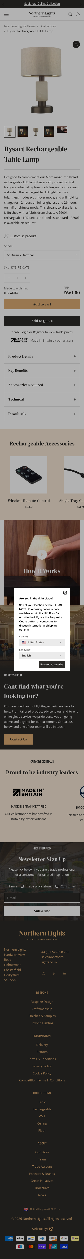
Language (25, 649)
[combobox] (33, 642)
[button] (65, 592)
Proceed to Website (51, 664)
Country (24, 636)
